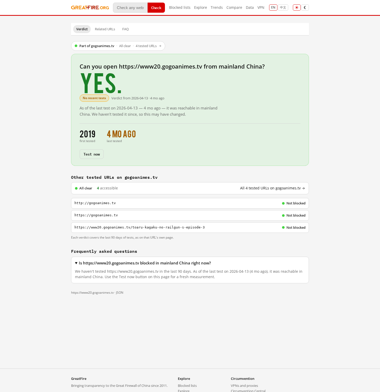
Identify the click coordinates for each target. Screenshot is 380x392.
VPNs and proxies (244, 385)
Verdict (82, 29)
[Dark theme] (305, 7)
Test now (91, 154)
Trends (217, 7)
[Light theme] (297, 7)
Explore (200, 7)
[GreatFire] (90, 8)
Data (250, 7)
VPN (260, 7)
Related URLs (105, 29)
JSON (119, 292)
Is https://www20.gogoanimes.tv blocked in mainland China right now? (145, 263)
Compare (234, 7)
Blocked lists (180, 7)
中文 (283, 7)
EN (273, 7)
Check (156, 7)
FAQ (125, 29)
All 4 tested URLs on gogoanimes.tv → (272, 188)
